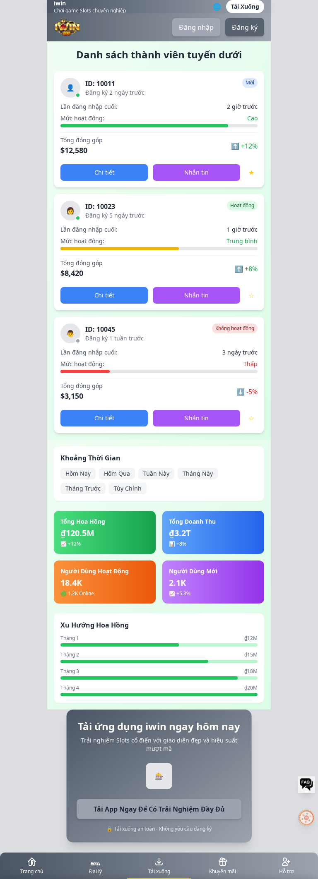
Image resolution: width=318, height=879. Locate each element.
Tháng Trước (83, 488)
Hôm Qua (117, 473)
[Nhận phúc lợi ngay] (306, 818)
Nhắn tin (196, 172)
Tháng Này (198, 473)
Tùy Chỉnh (128, 488)
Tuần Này (156, 473)
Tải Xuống (245, 6)
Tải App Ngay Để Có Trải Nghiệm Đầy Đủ (159, 809)
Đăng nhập (196, 27)
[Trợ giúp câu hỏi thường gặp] (306, 784)
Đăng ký (245, 27)
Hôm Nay (78, 473)
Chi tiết (104, 172)
